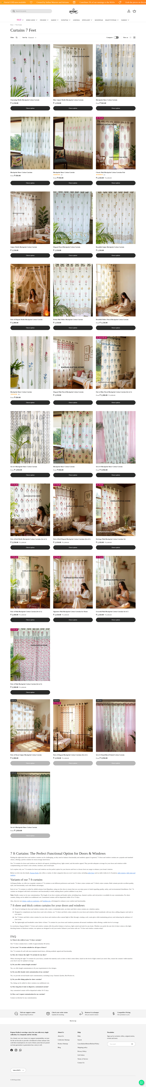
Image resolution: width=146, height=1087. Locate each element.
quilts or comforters (33, 901)
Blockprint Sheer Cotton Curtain (106, 100)
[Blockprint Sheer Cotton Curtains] (30, 143)
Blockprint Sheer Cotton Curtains (21, 172)
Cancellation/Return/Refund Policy (88, 1043)
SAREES (53, 20)
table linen (91, 873)
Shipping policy (82, 1047)
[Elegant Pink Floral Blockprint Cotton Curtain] (73, 362)
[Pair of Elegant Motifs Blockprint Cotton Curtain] (30, 290)
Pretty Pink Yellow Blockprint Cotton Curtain (68, 319)
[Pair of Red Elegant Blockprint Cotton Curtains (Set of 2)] (73, 510)
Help (79, 1036)
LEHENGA (76, 20)
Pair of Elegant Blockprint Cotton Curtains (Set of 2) (70, 755)
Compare (109, 37)
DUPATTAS (64, 20)
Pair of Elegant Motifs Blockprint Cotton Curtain (26, 319)
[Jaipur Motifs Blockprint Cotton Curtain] (30, 217)
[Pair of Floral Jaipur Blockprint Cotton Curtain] (30, 725)
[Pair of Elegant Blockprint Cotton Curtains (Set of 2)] (73, 725)
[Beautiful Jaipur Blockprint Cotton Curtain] (116, 217)
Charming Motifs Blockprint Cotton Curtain (24, 100)
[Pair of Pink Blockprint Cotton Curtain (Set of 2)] (30, 582)
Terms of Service (83, 1059)
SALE (19, 19)
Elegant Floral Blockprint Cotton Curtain (66, 247)
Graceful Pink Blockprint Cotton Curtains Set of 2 (112, 611)
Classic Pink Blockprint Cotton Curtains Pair (110, 172)
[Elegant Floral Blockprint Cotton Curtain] (73, 217)
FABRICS (124, 20)
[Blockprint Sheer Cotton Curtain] (116, 70)
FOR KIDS (43, 20)
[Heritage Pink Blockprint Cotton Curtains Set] (116, 510)
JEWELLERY (86, 20)
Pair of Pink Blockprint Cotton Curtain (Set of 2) (26, 611)
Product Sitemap (63, 1043)
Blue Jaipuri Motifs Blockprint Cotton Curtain (68, 100)
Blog (59, 1047)
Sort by (24, 37)
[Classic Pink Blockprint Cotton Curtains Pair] (116, 143)
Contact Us (81, 1062)
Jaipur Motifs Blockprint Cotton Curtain (23, 247)
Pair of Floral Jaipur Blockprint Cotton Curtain (26, 755)
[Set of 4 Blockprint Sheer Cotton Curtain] (30, 437)
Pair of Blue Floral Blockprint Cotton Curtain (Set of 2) (114, 392)
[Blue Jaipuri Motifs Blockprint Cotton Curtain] (73, 70)
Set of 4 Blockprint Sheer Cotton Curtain (23, 466)
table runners (122, 873)
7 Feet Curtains (18, 24)
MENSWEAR (99, 20)
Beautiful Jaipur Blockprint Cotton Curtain (110, 247)
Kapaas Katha (34, 873)
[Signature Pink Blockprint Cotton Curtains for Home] (73, 582)
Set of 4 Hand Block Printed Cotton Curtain (110, 755)
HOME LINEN (30, 20)
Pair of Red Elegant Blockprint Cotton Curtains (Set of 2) (71, 539)
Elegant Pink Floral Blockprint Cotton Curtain (68, 392)
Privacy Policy (82, 1051)
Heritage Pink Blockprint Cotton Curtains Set (111, 539)
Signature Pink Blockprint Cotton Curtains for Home (70, 611)
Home (11, 24)
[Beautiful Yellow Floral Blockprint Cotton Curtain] (116, 290)
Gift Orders (81, 1055)
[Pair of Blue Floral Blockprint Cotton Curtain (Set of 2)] (116, 362)
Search (80, 1040)
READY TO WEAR (110, 20)
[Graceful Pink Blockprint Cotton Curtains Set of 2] (116, 582)
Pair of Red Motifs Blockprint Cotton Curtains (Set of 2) (28, 539)
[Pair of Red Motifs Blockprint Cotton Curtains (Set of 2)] (30, 510)
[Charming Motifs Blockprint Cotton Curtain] (30, 70)
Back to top (73, 1021)
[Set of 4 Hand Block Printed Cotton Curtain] (116, 725)
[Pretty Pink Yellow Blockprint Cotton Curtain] (73, 290)
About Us (61, 1036)
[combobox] (31, 11)
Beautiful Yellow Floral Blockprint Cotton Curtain (112, 319)
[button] (134, 11)
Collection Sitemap (64, 1040)
